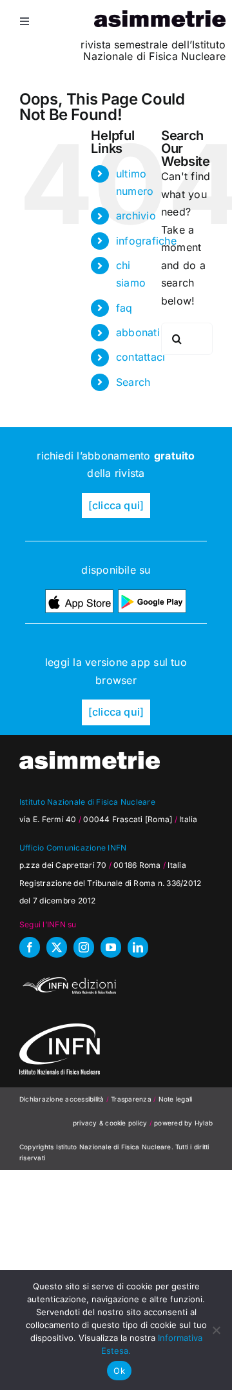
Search (133, 382)
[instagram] (83, 947)
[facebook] (29, 947)
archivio (136, 215)
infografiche (146, 240)
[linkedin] (138, 947)
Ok (119, 1370)
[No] (215, 1330)
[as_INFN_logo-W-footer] (59, 1028)
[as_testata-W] (89, 756)
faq (124, 307)
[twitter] (56, 947)
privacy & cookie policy (110, 1123)
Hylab (204, 1123)
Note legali (176, 1099)
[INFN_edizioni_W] (67, 978)
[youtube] (111, 947)
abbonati (138, 332)
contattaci (140, 356)
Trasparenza (132, 1099)
